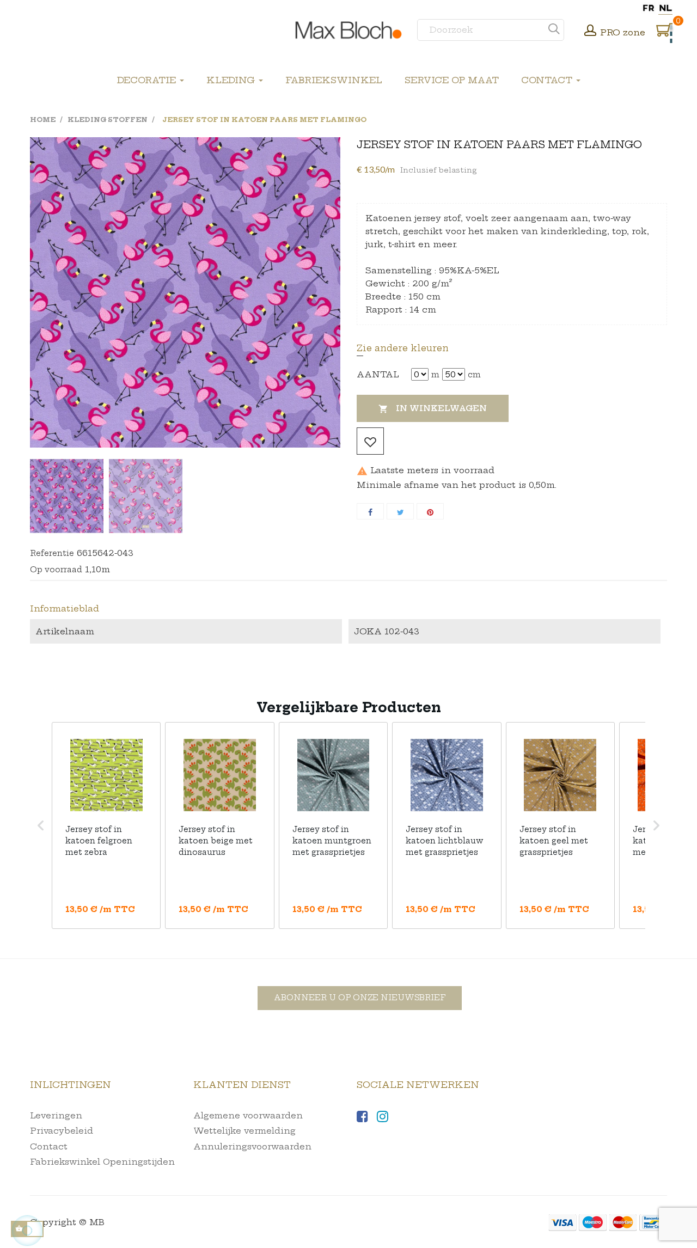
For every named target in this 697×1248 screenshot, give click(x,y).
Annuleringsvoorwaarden (252, 1146)
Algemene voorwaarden (248, 1115)
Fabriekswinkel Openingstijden (102, 1162)
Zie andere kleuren (403, 347)
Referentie (52, 553)
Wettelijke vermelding (244, 1130)
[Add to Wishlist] (370, 441)
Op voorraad (56, 569)
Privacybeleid (61, 1130)
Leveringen (56, 1115)
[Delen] (370, 511)
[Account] (590, 31)
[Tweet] (400, 511)
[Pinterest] (430, 511)
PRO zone (622, 32)
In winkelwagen (432, 408)
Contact (49, 1146)
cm (474, 375)
